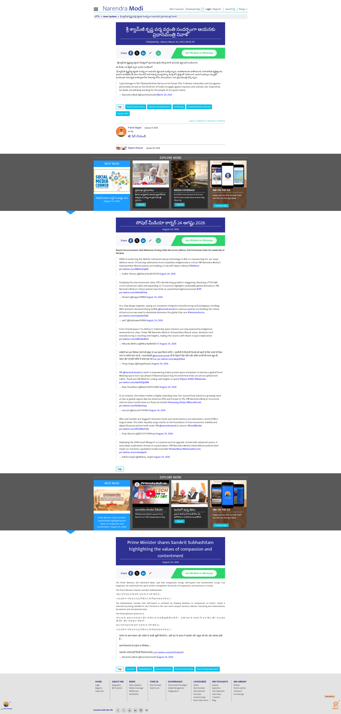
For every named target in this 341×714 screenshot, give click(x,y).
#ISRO (191, 379)
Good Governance (136, 107)
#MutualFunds (193, 402)
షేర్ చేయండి (138, 136)
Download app (7, 708)
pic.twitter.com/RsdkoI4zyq (133, 406)
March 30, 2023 (164, 95)
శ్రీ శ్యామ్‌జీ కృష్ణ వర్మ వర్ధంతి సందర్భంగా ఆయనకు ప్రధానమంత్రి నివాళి (170, 32)
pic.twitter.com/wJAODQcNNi (134, 382)
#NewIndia (200, 379)
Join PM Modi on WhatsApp (199, 53)
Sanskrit (131, 669)
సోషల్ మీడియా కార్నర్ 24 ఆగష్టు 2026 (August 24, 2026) (112, 199)
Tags (119, 107)
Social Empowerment (207, 669)
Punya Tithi (122, 113)
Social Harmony (163, 669)
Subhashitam (145, 669)
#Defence (194, 266)
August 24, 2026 (167, 274)
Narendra (123, 8)
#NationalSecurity (191, 449)
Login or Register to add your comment (207, 121)
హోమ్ (97, 16)
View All (141, 204)
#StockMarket (195, 426)
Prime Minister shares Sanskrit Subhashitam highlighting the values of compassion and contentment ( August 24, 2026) (111, 522)
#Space (183, 379)
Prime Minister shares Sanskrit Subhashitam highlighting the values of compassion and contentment (170, 549)
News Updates (110, 16)
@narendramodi (166, 309)
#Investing (173, 402)
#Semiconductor (196, 312)
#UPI (198, 289)
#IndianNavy (175, 449)
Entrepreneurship (184, 669)
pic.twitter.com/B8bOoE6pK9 (134, 269)
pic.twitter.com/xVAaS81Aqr (133, 292)
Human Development (159, 107)
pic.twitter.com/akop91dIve (171, 359)
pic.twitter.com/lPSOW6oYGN (134, 429)
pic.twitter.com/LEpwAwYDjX (134, 316)
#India (182, 402)
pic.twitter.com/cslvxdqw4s (133, 452)
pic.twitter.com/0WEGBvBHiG (134, 339)
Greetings (179, 107)
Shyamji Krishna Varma (199, 107)
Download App (221, 205)
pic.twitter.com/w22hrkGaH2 (169, 652)
